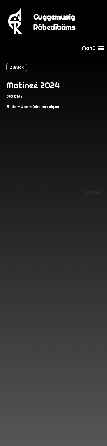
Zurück (17, 67)
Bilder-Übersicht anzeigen (32, 106)
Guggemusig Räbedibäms (54, 22)
